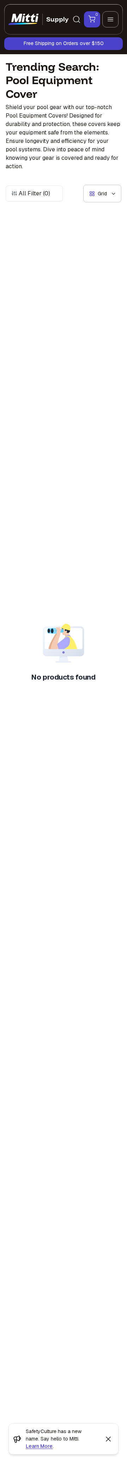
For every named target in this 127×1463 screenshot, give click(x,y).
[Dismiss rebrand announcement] (108, 1439)
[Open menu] (110, 19)
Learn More (39, 1446)
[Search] (76, 19)
